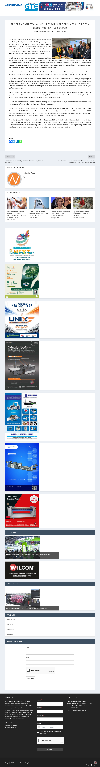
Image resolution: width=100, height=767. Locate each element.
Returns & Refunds (10, 727)
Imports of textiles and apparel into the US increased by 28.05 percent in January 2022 (16, 214)
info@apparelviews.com (78, 710)
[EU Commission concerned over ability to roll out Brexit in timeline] (61, 203)
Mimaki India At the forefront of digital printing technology (26, 608)
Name (27, 647)
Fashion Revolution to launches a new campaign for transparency (38, 213)
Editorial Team (45, 31)
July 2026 (10, 624)
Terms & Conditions (11, 725)
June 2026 (10, 629)
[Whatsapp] (20, 141)
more (22, 719)
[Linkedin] (17, 141)
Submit (50, 749)
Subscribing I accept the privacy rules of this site (50, 732)
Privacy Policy (9, 723)
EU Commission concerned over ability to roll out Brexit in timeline (60, 213)
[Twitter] (13, 141)
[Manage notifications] (95, 762)
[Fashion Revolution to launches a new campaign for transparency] (39, 203)
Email (27, 657)
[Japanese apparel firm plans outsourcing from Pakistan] (83, 203)
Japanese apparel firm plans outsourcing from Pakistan (81, 213)
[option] (32, 547)
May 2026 (10, 634)
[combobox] (39, 727)
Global (64, 31)
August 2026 (11, 620)
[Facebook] (10, 141)
